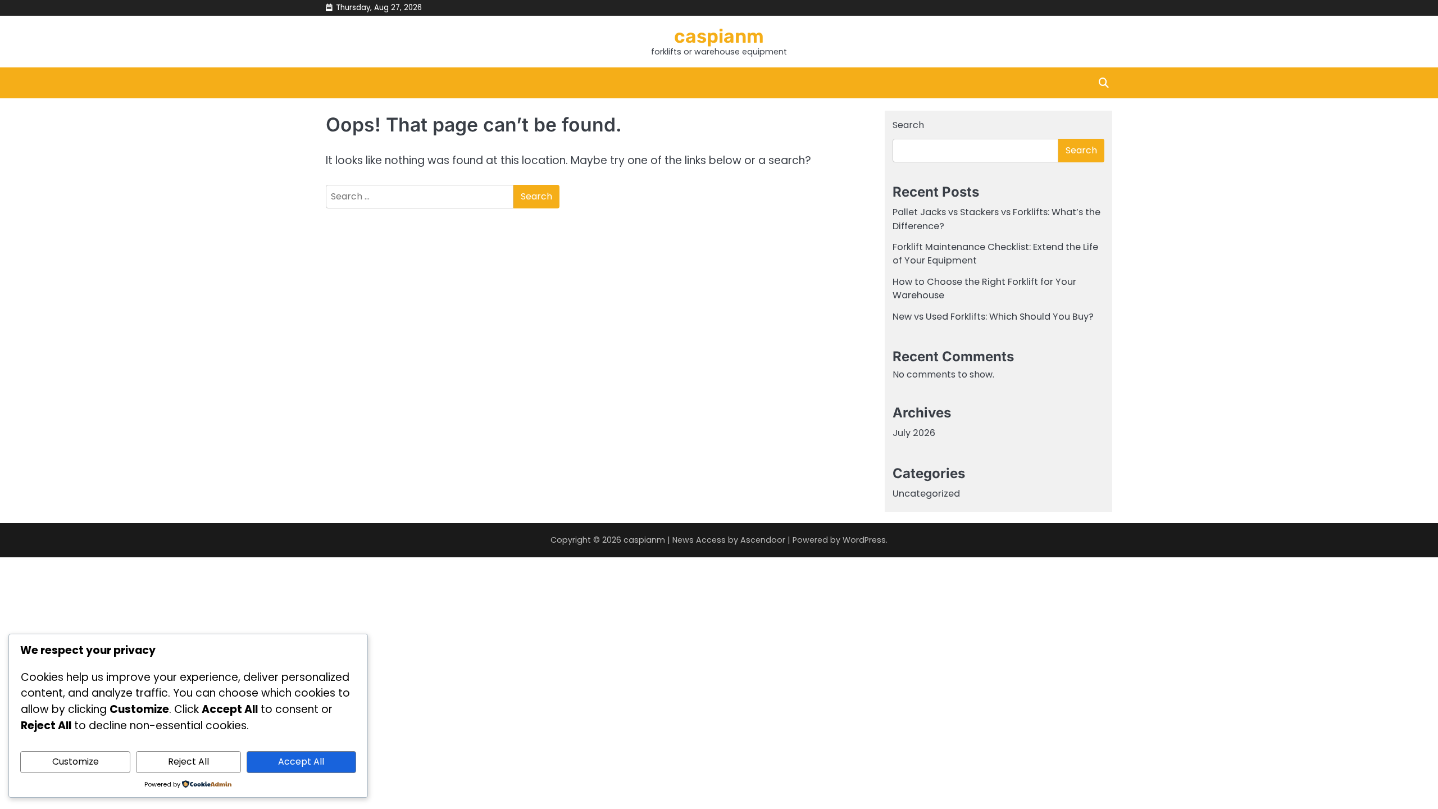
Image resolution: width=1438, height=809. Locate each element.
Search (908, 125)
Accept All (301, 761)
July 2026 (914, 432)
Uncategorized (926, 493)
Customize (75, 761)
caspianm (719, 36)
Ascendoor (762, 540)
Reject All (188, 761)
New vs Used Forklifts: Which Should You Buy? (993, 316)
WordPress (864, 540)
